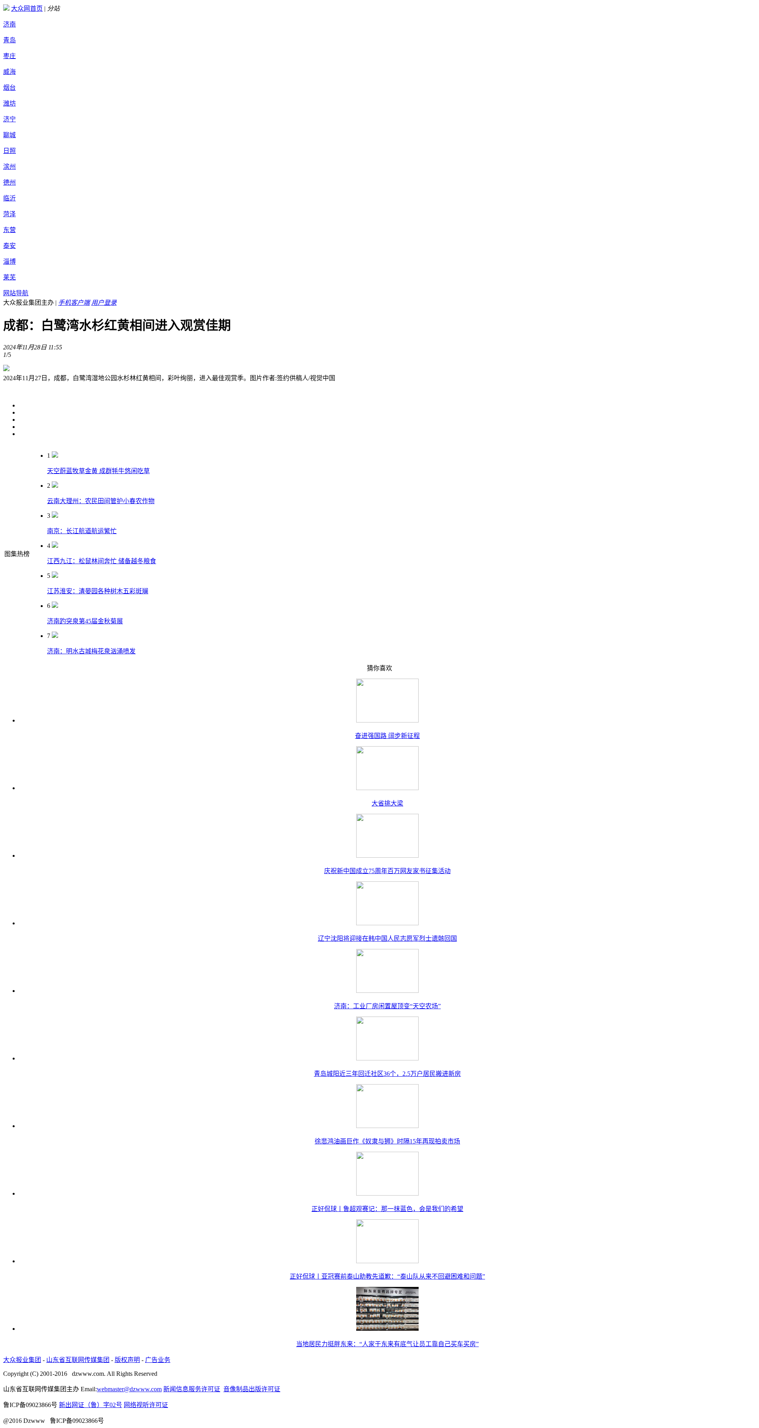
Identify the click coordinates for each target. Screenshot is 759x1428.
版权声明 (127, 1359)
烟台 (9, 87)
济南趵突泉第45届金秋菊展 (85, 621)
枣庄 (9, 56)
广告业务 (157, 1359)
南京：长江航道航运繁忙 (82, 531)
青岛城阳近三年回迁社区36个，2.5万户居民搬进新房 (387, 1073)
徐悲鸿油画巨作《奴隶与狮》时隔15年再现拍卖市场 (387, 1141)
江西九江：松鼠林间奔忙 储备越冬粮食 (101, 561)
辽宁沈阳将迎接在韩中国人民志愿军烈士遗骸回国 (387, 938)
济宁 (9, 119)
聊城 (9, 135)
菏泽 (9, 214)
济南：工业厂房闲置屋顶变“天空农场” (387, 1006)
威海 (9, 71)
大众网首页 (27, 8)
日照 (9, 150)
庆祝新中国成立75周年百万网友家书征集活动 (387, 871)
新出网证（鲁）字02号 (90, 1405)
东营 (9, 229)
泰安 (9, 245)
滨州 (9, 166)
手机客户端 (74, 302)
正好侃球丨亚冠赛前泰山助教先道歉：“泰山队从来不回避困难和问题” (387, 1276)
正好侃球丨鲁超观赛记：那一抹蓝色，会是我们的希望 (387, 1208)
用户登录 (104, 302)
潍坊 (9, 103)
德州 (9, 182)
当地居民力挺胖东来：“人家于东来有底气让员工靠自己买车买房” (387, 1344)
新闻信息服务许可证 (191, 1389)
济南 (9, 24)
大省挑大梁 (387, 803)
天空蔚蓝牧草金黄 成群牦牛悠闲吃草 (98, 471)
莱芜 (9, 277)
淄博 (9, 261)
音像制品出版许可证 (251, 1389)
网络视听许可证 (146, 1405)
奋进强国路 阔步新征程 (387, 735)
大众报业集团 (22, 1359)
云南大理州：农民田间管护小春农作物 (101, 501)
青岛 (9, 40)
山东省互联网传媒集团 (78, 1359)
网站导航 (15, 293)
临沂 (9, 198)
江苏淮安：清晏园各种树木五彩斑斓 (97, 591)
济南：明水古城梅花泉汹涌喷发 (91, 651)
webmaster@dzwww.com (129, 1389)
